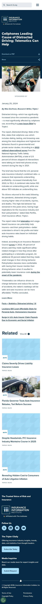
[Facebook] (17, 528)
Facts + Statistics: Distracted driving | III (19, 303)
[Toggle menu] (37, 5)
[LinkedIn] (10, 528)
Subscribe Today (10, 549)
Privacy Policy (28, 596)
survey (12, 244)
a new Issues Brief (25, 123)
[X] (4, 528)
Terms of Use (6, 593)
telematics (25, 221)
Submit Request (10, 571)
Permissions (27, 593)
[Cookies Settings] (3, 600)
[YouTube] (23, 528)
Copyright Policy (7, 596)
